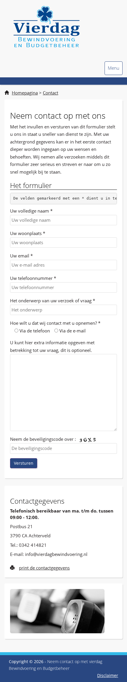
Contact (50, 93)
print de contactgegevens (44, 568)
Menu (113, 70)
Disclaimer (107, 675)
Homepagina (25, 93)
